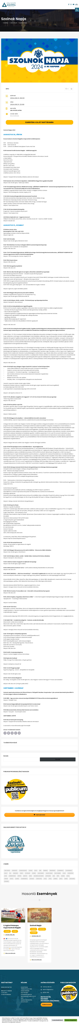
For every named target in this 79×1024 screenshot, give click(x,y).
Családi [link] (7, 931)
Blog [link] (36, 870)
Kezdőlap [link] (5, 23)
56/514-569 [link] (46, 992)
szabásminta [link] (24, 878)
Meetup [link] (25, 875)
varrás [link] (55, 878)
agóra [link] (30, 870)
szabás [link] (17, 878)
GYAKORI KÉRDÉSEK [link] (6, 994)
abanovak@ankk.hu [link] (48, 989)
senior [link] (6, 878)
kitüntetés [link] (70, 873)
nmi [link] (54, 875)
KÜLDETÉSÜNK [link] (24, 987)
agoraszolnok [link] (23, 870)
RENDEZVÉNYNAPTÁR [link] (6, 987)
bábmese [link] (45, 870)
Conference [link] (60, 870)
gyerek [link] (33, 873)
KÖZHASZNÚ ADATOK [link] (26, 994)
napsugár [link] (48, 875)
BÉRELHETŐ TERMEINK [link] (6, 991)
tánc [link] (50, 878)
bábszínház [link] (52, 870)
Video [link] (61, 878)
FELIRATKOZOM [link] (46, 1004)
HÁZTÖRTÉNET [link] (24, 992)
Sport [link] (15, 931)
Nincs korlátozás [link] (10, 953)
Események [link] (14, 23)
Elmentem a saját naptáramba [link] (39, 122)
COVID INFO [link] (4, 992)
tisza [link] (45, 878)
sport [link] (11, 878)
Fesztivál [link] (42, 929)
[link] (77, 10)
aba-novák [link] (7, 870)
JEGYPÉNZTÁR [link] (5, 989)
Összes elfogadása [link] (70, 1020)
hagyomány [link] (41, 873)
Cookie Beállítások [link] (57, 1020)
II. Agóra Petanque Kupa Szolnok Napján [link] (12, 926)
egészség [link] (15, 873)
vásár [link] (66, 878)
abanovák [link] (14, 870)
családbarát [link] (69, 870)
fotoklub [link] (27, 873)
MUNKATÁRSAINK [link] (25, 991)
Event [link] (21, 873)
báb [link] (40, 870)
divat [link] (6, 873)
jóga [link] (64, 873)
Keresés (5, 756)
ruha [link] (68, 875)
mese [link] (30, 875)
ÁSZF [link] (22, 998)
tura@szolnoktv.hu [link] (68, 616)
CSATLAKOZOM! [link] (40, 815)
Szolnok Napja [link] (35, 925)
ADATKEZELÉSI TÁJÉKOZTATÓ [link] (28, 996)
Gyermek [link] (33, 932)
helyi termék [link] (57, 873)
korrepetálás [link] (12, 875)
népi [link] (58, 875)
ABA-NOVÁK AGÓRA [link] (16, 110)
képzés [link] (19, 875)
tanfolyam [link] (39, 878)
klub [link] (6, 875)
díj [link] (10, 873)
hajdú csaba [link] (49, 873)
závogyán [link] (72, 878)
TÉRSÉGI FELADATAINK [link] (26, 989)
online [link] (62, 875)
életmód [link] (6, 881)
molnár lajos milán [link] (38, 875)
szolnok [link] (32, 878)
